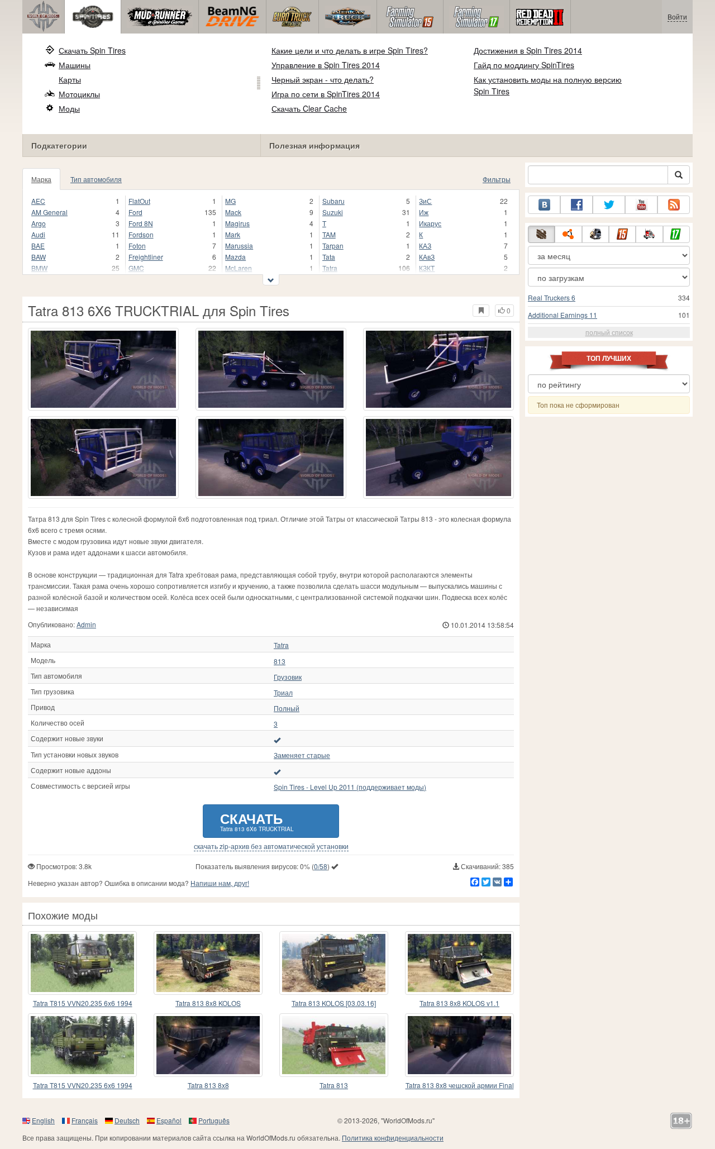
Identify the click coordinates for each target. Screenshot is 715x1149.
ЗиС (425, 201)
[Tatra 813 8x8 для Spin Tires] (208, 1045)
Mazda (235, 256)
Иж (423, 212)
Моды (69, 108)
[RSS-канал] (673, 205)
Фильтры (497, 179)
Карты (70, 79)
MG (230, 201)
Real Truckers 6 (551, 297)
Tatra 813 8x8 (208, 1085)
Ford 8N (140, 223)
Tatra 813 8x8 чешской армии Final (460, 1085)
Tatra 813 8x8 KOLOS (208, 1003)
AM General (49, 212)
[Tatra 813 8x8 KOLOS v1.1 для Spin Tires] (459, 963)
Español (169, 1120)
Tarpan (333, 245)
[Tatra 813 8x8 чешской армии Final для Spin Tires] (459, 1045)
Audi (38, 234)
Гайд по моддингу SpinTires (524, 64)
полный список (609, 332)
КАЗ (425, 245)
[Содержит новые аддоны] (277, 771)
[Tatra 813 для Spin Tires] (333, 1045)
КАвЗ (427, 256)
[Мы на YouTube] (641, 205)
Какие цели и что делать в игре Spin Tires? (349, 50)
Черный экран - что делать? (322, 79)
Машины (74, 64)
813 (279, 661)
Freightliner (145, 256)
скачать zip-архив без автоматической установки (271, 846)
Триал (283, 692)
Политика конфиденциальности (393, 1137)
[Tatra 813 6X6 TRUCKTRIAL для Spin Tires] (103, 369)
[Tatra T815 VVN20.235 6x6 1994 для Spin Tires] (82, 963)
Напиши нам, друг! (219, 883)
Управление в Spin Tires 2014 (325, 64)
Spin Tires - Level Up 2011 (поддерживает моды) (350, 787)
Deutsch (127, 1120)
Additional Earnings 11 (562, 315)
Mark (232, 234)
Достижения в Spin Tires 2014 (528, 50)
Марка (41, 179)
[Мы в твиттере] (609, 205)
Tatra (329, 268)
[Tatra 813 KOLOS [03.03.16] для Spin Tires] (333, 963)
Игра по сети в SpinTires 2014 (325, 93)
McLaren (238, 268)
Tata (328, 256)
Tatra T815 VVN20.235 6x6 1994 (82, 1003)
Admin (86, 624)
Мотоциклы (79, 93)
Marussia (239, 245)
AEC (38, 201)
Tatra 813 (334, 1085)
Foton (137, 245)
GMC (136, 268)
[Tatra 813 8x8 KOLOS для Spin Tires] (208, 963)
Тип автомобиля (96, 179)
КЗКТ (427, 268)
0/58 (320, 866)
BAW (38, 256)
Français (85, 1120)
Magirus (237, 223)
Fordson (141, 234)
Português (214, 1120)
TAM (329, 234)
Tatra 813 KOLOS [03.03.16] (334, 1003)
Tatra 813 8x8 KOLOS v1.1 (459, 1003)
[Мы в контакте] (544, 205)
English (43, 1120)
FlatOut (139, 201)
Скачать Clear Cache (309, 108)
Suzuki (332, 212)
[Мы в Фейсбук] (576, 205)
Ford (135, 212)
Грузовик (288, 677)
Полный (286, 708)
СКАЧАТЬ (257, 821)
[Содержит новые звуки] (277, 739)
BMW (39, 268)
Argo (38, 223)
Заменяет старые (302, 755)
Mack (233, 212)
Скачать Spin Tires (92, 50)
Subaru (333, 201)
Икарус (430, 223)
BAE (38, 245)
